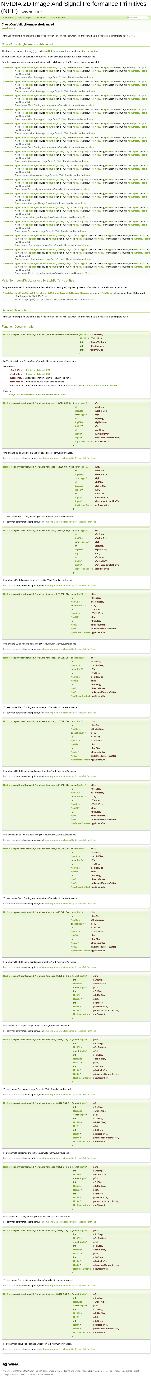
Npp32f (80, 67)
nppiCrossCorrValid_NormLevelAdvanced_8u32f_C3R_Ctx (43, 165)
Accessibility (88, 1371)
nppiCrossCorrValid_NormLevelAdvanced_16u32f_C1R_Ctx (44, 235)
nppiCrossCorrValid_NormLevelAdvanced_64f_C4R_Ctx (42, 137)
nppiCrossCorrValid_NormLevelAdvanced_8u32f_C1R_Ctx (43, 151)
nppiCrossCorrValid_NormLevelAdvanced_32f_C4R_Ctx (42, 95)
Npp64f (80, 109)
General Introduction (51, 51)
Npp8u (76, 71)
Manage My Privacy (25, 1371)
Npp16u (84, 235)
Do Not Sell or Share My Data (49, 1371)
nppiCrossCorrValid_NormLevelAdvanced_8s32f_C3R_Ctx (43, 207)
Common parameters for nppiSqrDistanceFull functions (69, 458)
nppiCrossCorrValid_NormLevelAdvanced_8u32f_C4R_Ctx (43, 179)
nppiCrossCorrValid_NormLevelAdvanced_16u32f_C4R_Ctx (44, 263)
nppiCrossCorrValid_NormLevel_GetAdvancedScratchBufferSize (47, 293)
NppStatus (8, 67)
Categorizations (90, 51)
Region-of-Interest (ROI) (38, 370)
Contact (135, 1371)
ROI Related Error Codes (54, 394)
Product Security (122, 1371)
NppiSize (108, 67)
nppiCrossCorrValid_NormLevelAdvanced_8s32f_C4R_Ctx (43, 221)
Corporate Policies (103, 1371)
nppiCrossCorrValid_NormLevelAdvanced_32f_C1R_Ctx (42, 67)
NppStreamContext (137, 71)
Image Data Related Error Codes (25, 394)
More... (132, 36)
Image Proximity (8, 28)
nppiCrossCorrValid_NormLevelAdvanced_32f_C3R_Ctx (42, 81)
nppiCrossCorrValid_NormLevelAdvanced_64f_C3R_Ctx (42, 123)
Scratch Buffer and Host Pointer (101, 385)
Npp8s (82, 193)
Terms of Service (72, 1371)
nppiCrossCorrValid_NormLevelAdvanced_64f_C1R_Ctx (42, 109)
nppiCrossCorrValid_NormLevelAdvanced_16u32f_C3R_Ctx (44, 249)
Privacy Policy (8, 1371)
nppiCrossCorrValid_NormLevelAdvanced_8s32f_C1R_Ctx (43, 193)
